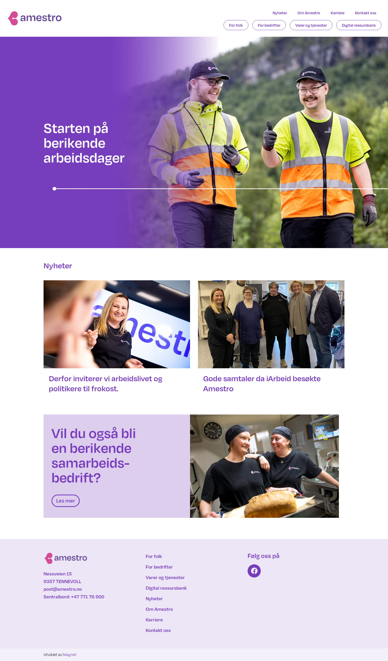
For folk (236, 25)
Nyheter (280, 12)
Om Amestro (308, 12)
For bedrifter (269, 25)
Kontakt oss (365, 12)
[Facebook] (254, 571)
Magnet (70, 654)
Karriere (337, 12)
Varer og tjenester (311, 25)
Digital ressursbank (359, 25)
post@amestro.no (63, 589)
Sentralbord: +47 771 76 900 (74, 596)
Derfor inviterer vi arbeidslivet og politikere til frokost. (105, 383)
